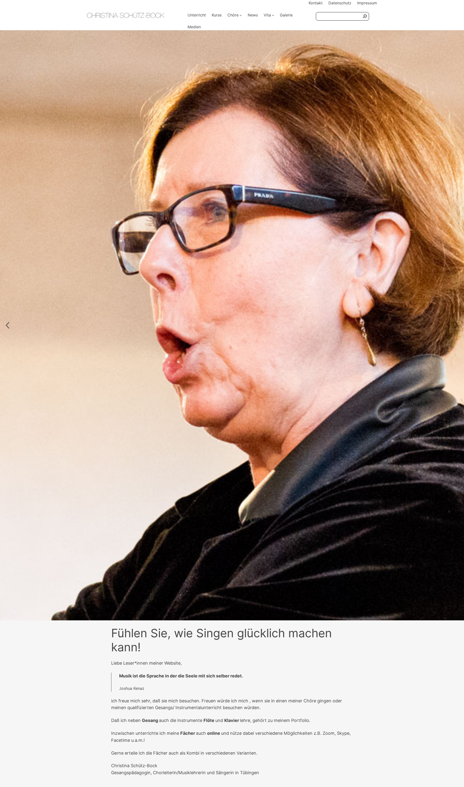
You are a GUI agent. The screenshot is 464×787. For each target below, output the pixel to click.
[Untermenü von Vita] (273, 15)
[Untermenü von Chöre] (240, 15)
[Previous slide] (7, 325)
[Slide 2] (227, 599)
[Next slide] (457, 325)
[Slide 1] (217, 599)
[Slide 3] (237, 599)
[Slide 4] (247, 599)
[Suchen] (365, 16)
